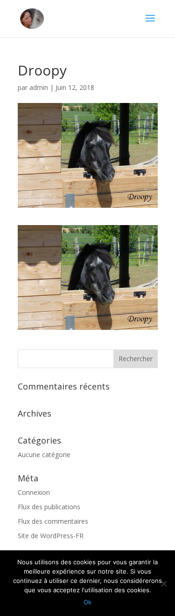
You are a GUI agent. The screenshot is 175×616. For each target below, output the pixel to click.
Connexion (34, 492)
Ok (87, 602)
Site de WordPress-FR (51, 535)
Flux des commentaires (53, 521)
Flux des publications (49, 506)
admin (38, 87)
